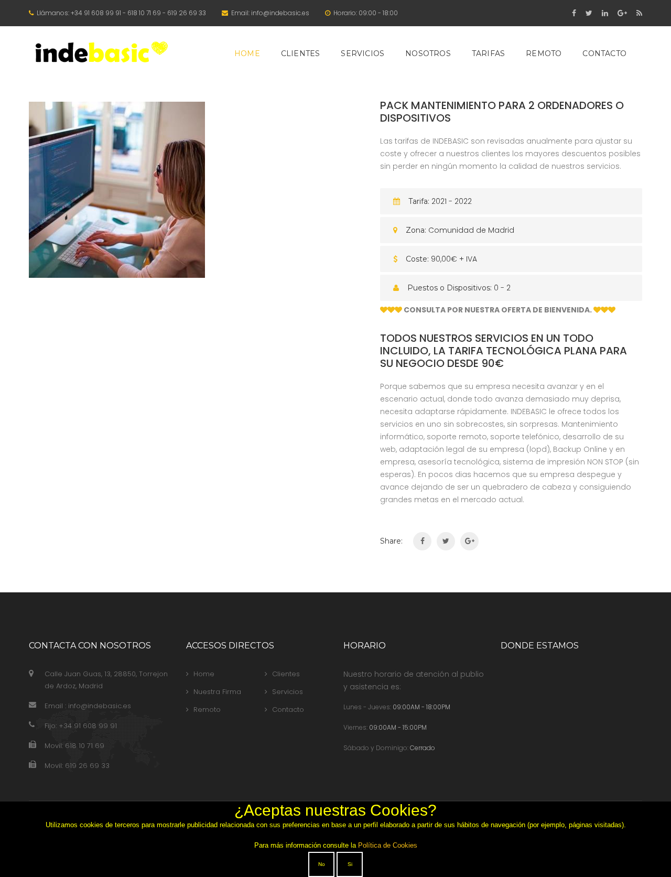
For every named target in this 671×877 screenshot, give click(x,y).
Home (247, 53)
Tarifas (488, 53)
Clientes (300, 53)
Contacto (604, 53)
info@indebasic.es (280, 12)
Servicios (362, 53)
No (321, 864)
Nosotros (428, 53)
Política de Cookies (387, 845)
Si (350, 864)
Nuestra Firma (217, 692)
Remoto (543, 53)
